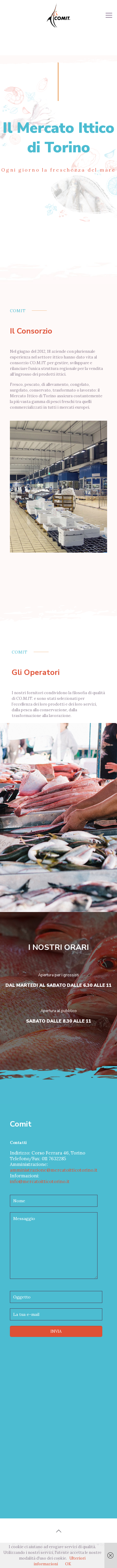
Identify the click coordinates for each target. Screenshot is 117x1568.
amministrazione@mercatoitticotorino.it (54, 1170)
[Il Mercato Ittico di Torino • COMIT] (58, 15)
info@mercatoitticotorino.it (40, 1181)
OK (68, 1563)
